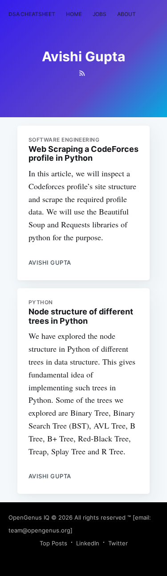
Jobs (100, 14)
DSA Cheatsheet (31, 14)
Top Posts (53, 543)
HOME (74, 14)
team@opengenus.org (39, 530)
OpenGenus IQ (28, 517)
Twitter (118, 543)
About (126, 14)
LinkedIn (87, 543)
